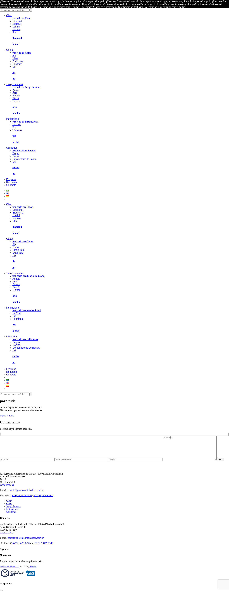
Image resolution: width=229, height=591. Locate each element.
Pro (14, 127)
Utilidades (11, 147)
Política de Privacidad (9, 567)
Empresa (11, 179)
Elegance (16, 24)
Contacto (11, 185)
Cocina (15, 156)
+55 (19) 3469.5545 (43, 495)
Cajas (9, 50)
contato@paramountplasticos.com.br (26, 490)
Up (14, 66)
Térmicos (17, 130)
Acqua (15, 90)
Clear (9, 15)
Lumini (16, 26)
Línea (15, 58)
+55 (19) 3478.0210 (22, 495)
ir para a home (7, 415)
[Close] (1, 590)
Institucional (12, 119)
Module (16, 29)
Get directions (7, 485)
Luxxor (16, 101)
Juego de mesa (14, 84)
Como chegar (6, 532)
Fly (14, 55)
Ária (14, 92)
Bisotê (15, 98)
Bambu (16, 95)
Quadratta (17, 64)
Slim (14, 32)
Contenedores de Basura (24, 159)
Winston (32, 567)
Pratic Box (17, 61)
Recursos (11, 182)
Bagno (15, 153)
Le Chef (16, 124)
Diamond (17, 21)
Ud (14, 161)
